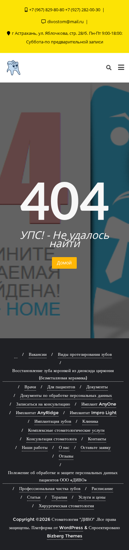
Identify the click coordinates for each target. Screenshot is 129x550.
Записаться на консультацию (43, 404)
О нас (64, 447)
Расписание (102, 488)
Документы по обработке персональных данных (66, 395)
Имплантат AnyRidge (37, 412)
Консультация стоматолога (51, 438)
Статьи (33, 497)
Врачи (30, 386)
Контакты (97, 438)
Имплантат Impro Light (93, 412)
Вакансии (38, 354)
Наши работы (35, 447)
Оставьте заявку (96, 447)
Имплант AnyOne (98, 404)
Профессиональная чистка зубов (49, 488)
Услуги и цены (92, 497)
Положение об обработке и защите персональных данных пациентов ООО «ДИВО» (63, 476)
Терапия (59, 497)
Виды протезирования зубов (85, 354)
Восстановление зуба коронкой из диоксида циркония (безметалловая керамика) (63, 374)
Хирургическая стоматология (66, 505)
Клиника (90, 421)
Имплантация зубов (52, 421)
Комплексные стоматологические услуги (66, 430)
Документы (97, 386)
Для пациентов (61, 386)
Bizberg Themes (64, 535)
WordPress (71, 527)
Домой (64, 262)
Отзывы (66, 456)
